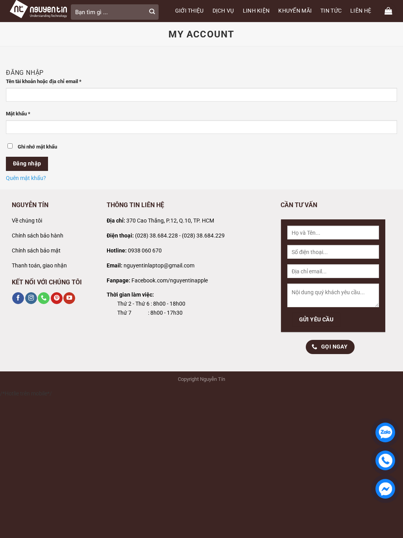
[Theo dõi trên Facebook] (18, 298)
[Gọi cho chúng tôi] (44, 298)
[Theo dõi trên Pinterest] (57, 298)
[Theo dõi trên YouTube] (69, 298)
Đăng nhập (27, 163)
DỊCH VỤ (223, 10)
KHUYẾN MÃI (295, 10)
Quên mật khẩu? (26, 178)
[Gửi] (152, 12)
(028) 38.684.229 (203, 235)
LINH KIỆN (256, 10)
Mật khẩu (23, 114)
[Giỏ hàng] (388, 11)
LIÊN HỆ (360, 10)
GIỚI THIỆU (189, 10)
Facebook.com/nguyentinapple (169, 280)
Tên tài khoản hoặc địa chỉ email (49, 82)
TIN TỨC (331, 10)
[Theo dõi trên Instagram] (31, 298)
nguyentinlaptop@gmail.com (159, 265)
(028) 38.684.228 (156, 235)
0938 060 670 (145, 250)
